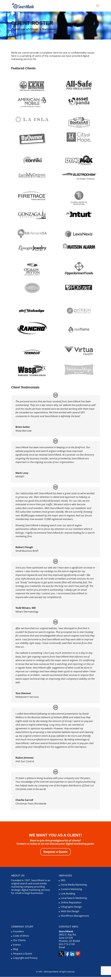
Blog (15, 949)
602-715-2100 (67, 944)
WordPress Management (75, 915)
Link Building (68, 893)
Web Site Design (70, 911)
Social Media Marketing (74, 884)
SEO (63, 880)
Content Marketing (71, 889)
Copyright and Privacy (25, 957)
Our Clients (19, 940)
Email (62, 947)
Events (17, 944)
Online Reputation (71, 902)
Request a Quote (55, 852)
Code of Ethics (21, 935)
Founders (18, 931)
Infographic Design (71, 906)
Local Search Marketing (74, 898)
